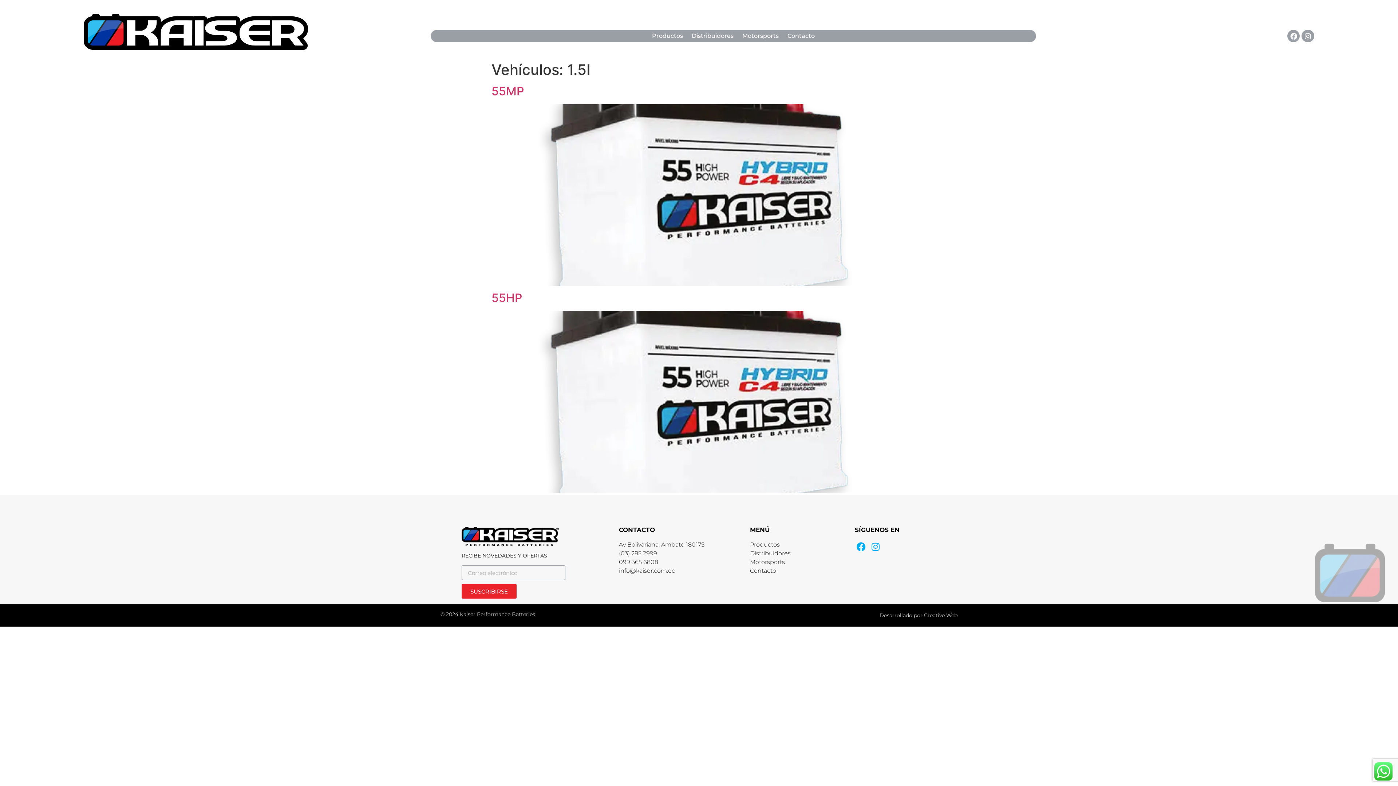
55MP (507, 91)
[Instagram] (1308, 36)
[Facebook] (1293, 36)
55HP (506, 298)
